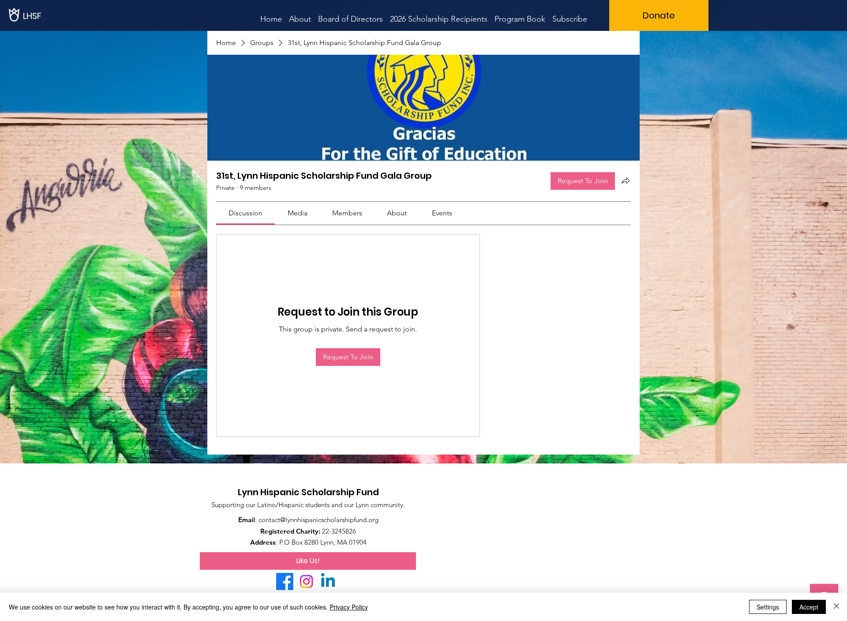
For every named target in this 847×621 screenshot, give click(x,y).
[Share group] (625, 180)
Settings (768, 606)
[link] (245, 213)
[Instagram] (306, 581)
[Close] (836, 607)
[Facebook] (284, 581)
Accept (808, 606)
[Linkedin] (328, 581)
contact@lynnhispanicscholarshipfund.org (319, 520)
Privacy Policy (349, 606)
